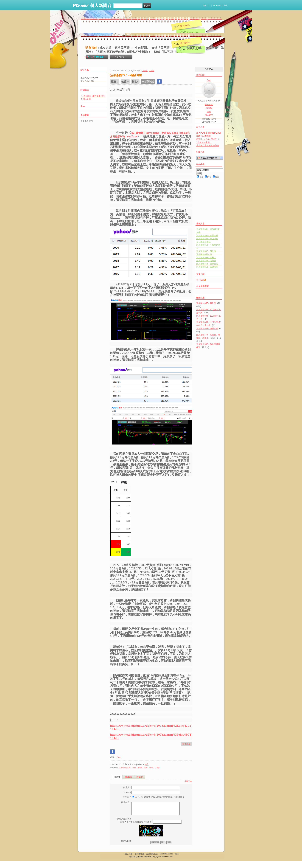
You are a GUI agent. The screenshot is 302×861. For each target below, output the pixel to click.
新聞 (204, 5)
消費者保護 (139, 854)
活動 (93, 57)
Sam (118, 757)
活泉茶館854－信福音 (206, 260)
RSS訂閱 (87, 96)
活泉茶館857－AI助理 (206, 251)
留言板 (209, 108)
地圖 (209, 111)
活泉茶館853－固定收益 (207, 264)
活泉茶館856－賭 (204, 254)
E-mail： (127, 792)
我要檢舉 (186, 744)
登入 (226, 5)
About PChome (166, 854)
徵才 (177, 854)
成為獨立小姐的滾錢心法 (207, 145)
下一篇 (151, 71)
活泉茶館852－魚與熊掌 (207, 267)
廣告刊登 (128, 854)
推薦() (128, 777)
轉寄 (146, 764)
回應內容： (126, 802)
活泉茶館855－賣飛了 (206, 257)
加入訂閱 (87, 99)
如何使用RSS (98, 96)
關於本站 (209, 104)
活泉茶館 (91, 47)
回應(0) (117, 777)
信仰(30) (200, 280)
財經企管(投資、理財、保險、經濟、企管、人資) (139, 767)
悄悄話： (127, 796)
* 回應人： (126, 787)
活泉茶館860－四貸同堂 (207, 235)
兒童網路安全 (152, 854)
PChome (217, 5)
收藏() (140, 777)
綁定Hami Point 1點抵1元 (207, 139)
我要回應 (188, 781)
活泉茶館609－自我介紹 (207, 328)
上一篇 (145, 71)
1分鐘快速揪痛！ (204, 142)
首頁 (86, 57)
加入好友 (209, 115)
